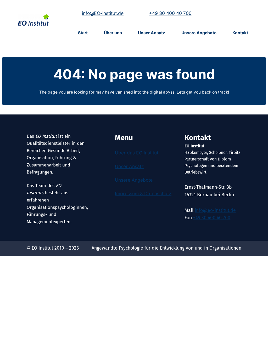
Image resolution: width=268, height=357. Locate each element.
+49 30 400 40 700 (170, 13)
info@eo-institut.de (215, 210)
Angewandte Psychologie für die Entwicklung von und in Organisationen (166, 248)
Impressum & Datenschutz (143, 193)
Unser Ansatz (129, 166)
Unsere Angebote (134, 180)
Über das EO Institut (136, 153)
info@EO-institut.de (103, 13)
